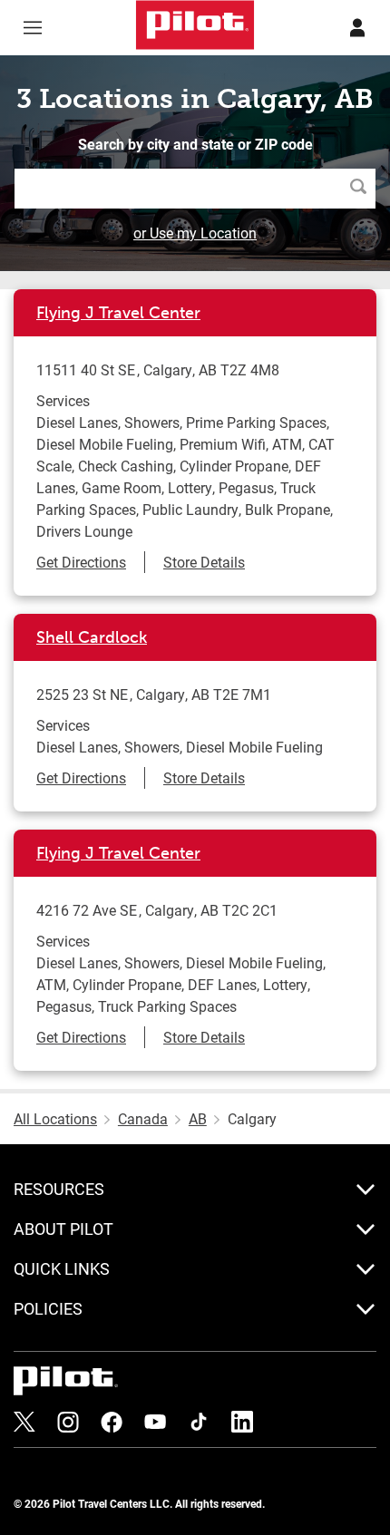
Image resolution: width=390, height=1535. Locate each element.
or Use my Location (195, 232)
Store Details (204, 561)
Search (362, 188)
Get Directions (81, 561)
